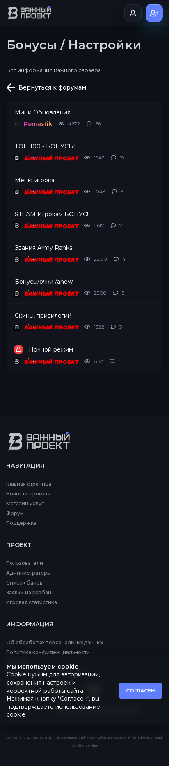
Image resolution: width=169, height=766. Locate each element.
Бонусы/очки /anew (44, 281)
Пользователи (24, 563)
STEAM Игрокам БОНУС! (51, 214)
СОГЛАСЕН (140, 691)
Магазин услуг (25, 503)
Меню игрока (35, 180)
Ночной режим (51, 349)
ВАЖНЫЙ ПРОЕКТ (51, 158)
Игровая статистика (31, 602)
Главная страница (28, 484)
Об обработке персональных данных (54, 642)
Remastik (38, 124)
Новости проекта (28, 493)
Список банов (24, 582)
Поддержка (21, 523)
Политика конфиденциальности (48, 652)
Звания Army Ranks (43, 247)
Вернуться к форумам (52, 87)
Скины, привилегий (43, 315)
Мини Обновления (43, 112)
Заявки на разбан (28, 592)
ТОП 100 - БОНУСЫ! (45, 146)
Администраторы (28, 573)
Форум (15, 513)
